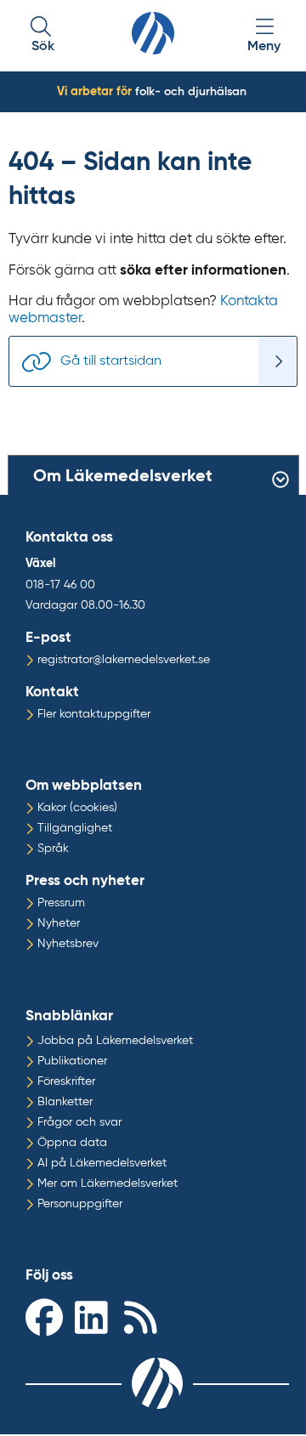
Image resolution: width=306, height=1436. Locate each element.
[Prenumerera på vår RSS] (144, 1316)
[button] (42, 36)
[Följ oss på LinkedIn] (95, 1316)
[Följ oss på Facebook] (46, 1316)
